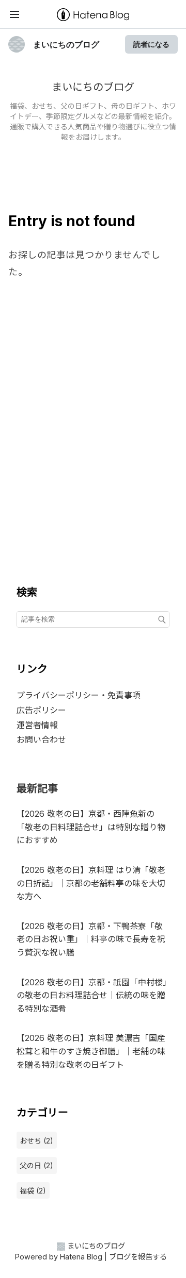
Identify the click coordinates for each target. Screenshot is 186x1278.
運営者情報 (37, 725)
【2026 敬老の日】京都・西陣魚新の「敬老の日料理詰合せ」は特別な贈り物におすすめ (91, 827)
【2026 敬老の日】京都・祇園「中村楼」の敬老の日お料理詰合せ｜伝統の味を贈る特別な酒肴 (92, 995)
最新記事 (37, 788)
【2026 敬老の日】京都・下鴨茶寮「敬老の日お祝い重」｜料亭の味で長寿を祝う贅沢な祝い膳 (91, 939)
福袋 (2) (33, 1190)
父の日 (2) (36, 1165)
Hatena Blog (81, 1256)
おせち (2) (36, 1140)
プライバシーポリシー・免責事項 (79, 695)
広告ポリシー (41, 710)
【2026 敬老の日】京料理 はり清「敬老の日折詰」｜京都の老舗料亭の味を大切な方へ (91, 883)
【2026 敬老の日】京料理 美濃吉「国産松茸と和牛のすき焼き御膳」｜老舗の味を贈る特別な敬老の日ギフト (91, 1051)
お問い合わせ (41, 739)
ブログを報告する (138, 1256)
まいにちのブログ (66, 44)
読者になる (151, 44)
